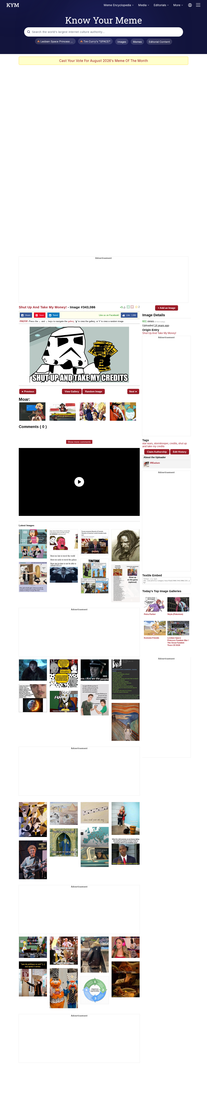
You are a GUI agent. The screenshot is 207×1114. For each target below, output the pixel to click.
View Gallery (72, 391)
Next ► (133, 391)
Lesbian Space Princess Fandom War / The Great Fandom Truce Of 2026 (178, 641)
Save (41, 315)
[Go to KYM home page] (12, 6)
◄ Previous (27, 391)
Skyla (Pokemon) (175, 614)
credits (173, 443)
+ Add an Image (166, 308)
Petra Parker (150, 614)
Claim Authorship (157, 451)
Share (27, 315)
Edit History (179, 451)
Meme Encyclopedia (117, 5)
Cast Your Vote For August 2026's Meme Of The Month (103, 61)
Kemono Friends (151, 638)
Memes (137, 41)
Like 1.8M (130, 315)
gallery (71, 321)
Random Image (93, 391)
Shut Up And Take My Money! (43, 307)
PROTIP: (24, 321)
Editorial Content (159, 41)
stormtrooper (161, 443)
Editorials (160, 5)
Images (121, 41)
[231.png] (79, 354)
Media (142, 5)
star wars (147, 443)
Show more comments (79, 442)
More (176, 5)
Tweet (54, 315)
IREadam (155, 463)
